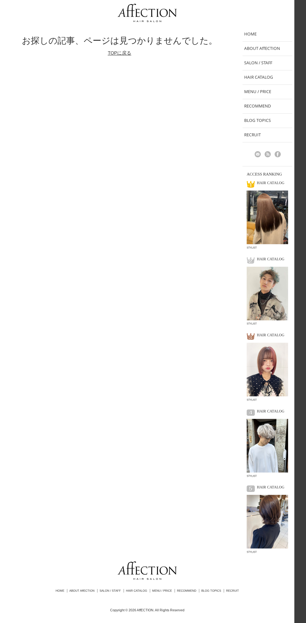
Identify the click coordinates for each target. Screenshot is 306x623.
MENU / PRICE (257, 91)
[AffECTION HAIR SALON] (147, 20)
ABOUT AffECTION (262, 48)
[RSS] (269, 154)
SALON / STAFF (258, 63)
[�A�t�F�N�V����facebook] (279, 154)
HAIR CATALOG (258, 77)
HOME (250, 34)
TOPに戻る (119, 53)
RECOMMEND (257, 106)
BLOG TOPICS (257, 120)
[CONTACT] (259, 154)
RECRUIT (252, 135)
